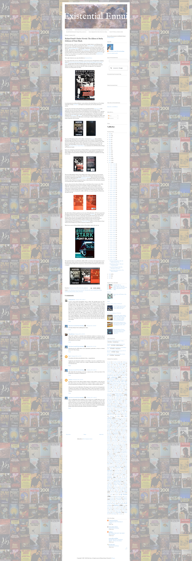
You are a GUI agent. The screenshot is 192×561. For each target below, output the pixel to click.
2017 (110, 151)
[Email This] (93, 288)
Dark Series (124, 396)
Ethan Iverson (124, 413)
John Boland (111, 442)
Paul (69, 356)
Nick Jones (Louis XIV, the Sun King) (76, 325)
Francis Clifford (123, 418)
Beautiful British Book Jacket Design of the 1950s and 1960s (76, 31)
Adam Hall (122, 363)
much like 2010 (91, 45)
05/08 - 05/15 (113, 225)
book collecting (71, 290)
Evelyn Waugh (112, 414)
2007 (110, 278)
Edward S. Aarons (119, 410)
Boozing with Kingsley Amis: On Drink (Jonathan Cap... (116, 261)
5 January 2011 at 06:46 (91, 325)
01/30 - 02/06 (113, 251)
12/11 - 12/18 (113, 167)
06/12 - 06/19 (113, 215)
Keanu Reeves (123, 448)
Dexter (110, 404)
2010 (110, 274)
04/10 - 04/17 (113, 232)
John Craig (121, 442)
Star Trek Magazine (119, 496)
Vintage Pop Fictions (113, 520)
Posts (110, 115)
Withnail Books (71, 299)
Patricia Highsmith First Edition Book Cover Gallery (98, 31)
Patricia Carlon (118, 469)
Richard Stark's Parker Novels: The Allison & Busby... (117, 270)
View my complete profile (112, 53)
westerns (113, 512)
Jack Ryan (120, 436)
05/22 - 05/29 (113, 221)
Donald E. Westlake (84, 290)
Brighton (123, 380)
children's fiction (122, 387)
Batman (120, 372)
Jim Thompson (122, 440)
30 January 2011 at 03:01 (78, 379)
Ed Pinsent (121, 408)
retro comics (111, 480)
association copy (110, 371)
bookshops (112, 379)
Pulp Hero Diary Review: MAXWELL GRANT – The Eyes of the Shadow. (116, 540)
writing (119, 513)
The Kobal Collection (86, 177)
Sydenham (112, 499)
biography (118, 375)
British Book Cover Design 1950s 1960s (117, 381)
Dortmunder (117, 407)
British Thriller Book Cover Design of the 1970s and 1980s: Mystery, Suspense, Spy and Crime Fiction (92, 29)
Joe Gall (119, 441)
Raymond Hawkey (123, 478)
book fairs (124, 377)
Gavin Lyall (116, 419)
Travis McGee (120, 508)
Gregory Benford (114, 426)
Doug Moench (124, 407)
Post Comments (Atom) (87, 439)
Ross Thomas (110, 488)
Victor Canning (110, 511)
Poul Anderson (122, 476)
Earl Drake (111, 408)
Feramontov (112, 416)
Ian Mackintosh (123, 431)
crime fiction (77, 290)
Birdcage (124, 375)
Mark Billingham (110, 456)
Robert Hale (73, 115)
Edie (113, 410)
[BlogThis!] (95, 288)
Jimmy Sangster (114, 441)
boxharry (92, 214)
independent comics (124, 433)
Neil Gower (118, 464)
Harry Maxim (111, 430)
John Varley (109, 445)
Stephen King (118, 498)
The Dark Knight (120, 500)
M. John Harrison (118, 454)
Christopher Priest (119, 388)
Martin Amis (117, 456)
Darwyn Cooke (110, 397)
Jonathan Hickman (110, 447)
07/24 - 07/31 (113, 206)
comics (122, 390)
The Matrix (116, 502)
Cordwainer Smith (116, 391)
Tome (115, 508)
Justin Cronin (109, 448)
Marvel (108, 458)
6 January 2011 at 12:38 (91, 346)
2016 (110, 152)
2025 (110, 135)
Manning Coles (124, 454)
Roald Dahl (109, 485)
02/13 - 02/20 (113, 247)
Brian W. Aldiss (117, 380)
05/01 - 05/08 (113, 226)
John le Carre (122, 444)
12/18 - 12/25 (113, 166)
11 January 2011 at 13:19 (76, 356)
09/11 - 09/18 (113, 192)
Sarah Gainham (115, 490)
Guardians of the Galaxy (111, 427)
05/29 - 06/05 (113, 219)
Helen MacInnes (118, 430)
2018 (110, 149)
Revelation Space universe (121, 480)
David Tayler (116, 399)
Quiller (117, 477)
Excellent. (109, 292)
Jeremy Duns (114, 440)
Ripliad (124, 484)
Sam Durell (122, 488)
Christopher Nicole (110, 388)
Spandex (116, 494)
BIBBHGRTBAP (110, 375)
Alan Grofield (119, 364)
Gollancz (120, 423)
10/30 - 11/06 (113, 179)
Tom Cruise (115, 506)
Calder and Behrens (110, 385)
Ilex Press (109, 433)
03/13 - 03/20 (113, 240)
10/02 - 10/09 (113, 187)
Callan (117, 385)
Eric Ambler (123, 411)
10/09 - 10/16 (113, 185)
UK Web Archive (110, 37)
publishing (67, 291)
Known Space (124, 449)
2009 (110, 276)
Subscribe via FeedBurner (112, 106)
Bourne (119, 378)
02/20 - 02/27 (113, 246)
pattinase (111, 532)
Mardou (117, 455)
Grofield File (100, 52)
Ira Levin (122, 434)
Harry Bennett (124, 429)
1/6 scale (108, 361)
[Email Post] (91, 288)
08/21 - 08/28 (113, 198)
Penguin (123, 472)
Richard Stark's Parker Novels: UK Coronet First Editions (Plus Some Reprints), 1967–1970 (119, 323)
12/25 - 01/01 (113, 164)
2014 (110, 156)
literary (110, 454)
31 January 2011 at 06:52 (91, 397)
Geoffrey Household (111, 421)
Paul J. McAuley (110, 472)
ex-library (118, 414)
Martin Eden (123, 456)
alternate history (119, 367)
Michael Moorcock (119, 462)
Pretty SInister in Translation (114, 528)
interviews (116, 434)
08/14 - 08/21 (113, 200)
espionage (109, 413)
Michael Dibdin (117, 460)
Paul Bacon (123, 470)
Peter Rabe (109, 474)
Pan (126, 466)
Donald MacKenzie (110, 407)
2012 (110, 160)
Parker (100, 290)
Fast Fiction (125, 414)
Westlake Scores (99, 54)
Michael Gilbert (111, 462)
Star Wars (125, 496)
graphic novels (115, 425)
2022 (110, 141)
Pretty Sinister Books (113, 526)
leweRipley (111, 452)
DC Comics (122, 399)
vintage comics (118, 511)
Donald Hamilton (123, 406)
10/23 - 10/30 (113, 181)
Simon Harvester (113, 492)
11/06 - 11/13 (113, 177)
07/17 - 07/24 (113, 207)
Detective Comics (124, 403)
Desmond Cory (115, 403)
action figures (115, 363)
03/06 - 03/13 (113, 242)
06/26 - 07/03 (113, 213)
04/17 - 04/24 (113, 230)
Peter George (123, 473)
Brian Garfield (109, 380)
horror (124, 430)
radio (122, 477)
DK (113, 404)
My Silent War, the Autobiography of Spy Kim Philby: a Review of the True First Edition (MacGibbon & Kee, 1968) (120, 287)
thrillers (77, 291)
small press (123, 492)
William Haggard (114, 513)
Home (85, 434)
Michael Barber (110, 460)
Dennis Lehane (118, 402)
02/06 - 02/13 (113, 249)
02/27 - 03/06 (113, 244)
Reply (69, 321)
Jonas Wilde (123, 445)
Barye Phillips (115, 372)
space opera (109, 494)
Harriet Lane (118, 429)
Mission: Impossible (115, 463)
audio (118, 371)
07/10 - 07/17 (113, 209)
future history (109, 419)
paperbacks (96, 290)
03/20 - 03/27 (113, 238)
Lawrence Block (117, 451)
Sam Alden (117, 488)
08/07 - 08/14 (113, 202)
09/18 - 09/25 (113, 190)
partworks (112, 469)
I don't (108, 301)
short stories (118, 491)
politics (121, 474)
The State (121, 502)
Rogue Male (115, 487)
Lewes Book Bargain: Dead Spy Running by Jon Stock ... (116, 267)
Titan (124, 505)
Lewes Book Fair (123, 452)
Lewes (115, 452)
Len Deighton (124, 451)
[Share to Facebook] (98, 288)
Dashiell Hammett (119, 397)
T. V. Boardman (119, 499)
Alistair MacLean (110, 367)
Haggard (113, 429)
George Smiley (110, 422)
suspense (125, 498)
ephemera (116, 411)
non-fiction (112, 466)
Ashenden (124, 370)
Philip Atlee (116, 474)
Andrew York (115, 368)
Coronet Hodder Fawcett (117, 393)
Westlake (81, 291)
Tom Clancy (109, 506)
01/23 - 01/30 (113, 253)
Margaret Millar (123, 455)
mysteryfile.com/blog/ (113, 538)
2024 (110, 137)
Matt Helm (124, 459)
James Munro (114, 438)
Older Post (101, 434)
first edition (91, 290)
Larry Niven (111, 451)
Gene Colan (123, 419)
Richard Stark (72, 291)
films (118, 416)
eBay (116, 408)
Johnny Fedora (116, 445)
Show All (126, 548)
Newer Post (68, 434)
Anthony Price (110, 370)
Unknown (70, 379)
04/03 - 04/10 (113, 234)
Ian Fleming (115, 432)
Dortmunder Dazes (86, 49)
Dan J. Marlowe (116, 396)
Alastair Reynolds (122, 366)
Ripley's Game (117, 484)
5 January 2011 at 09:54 (80, 334)
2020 (110, 145)
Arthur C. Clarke (118, 370)
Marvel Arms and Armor (116, 458)
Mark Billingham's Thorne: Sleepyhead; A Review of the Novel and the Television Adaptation (119, 331)
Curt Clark (109, 396)
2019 (110, 147)
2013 (110, 158)
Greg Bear (122, 425)
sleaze (118, 492)
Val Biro (123, 509)
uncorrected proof (117, 509)
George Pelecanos (121, 421)
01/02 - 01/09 (113, 259)
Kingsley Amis (117, 449)
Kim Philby (109, 449)
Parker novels (97, 108)
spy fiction (123, 494)
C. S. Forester (123, 384)
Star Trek (112, 496)
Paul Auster (117, 470)
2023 (110, 139)
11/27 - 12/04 (113, 171)
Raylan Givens (115, 478)
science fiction (123, 490)
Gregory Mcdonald (122, 426)
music (121, 463)
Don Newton (124, 404)
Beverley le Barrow (121, 374)
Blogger (113, 558)
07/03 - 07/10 (113, 211)
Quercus (80, 115)
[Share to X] (96, 288)
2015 (110, 154)
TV (111, 509)
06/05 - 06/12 (113, 217)
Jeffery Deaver (120, 438)
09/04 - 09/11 (113, 194)
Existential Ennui (69, 29)
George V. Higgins (119, 422)
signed (125, 491)
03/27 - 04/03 (113, 236)
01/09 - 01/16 (113, 257)
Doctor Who (117, 404)
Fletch (117, 418)
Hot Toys (109, 431)
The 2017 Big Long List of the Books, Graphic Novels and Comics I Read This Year (119, 307)
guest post (120, 427)
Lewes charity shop (86, 221)
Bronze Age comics (115, 384)
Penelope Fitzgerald (118, 472)
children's (114, 387)
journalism (118, 447)
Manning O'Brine (111, 455)
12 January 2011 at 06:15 (91, 370)
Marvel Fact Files (117, 459)
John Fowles (115, 444)
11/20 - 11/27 (113, 173)
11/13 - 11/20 (113, 175)
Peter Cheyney (109, 473)
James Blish (113, 437)
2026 (110, 133)
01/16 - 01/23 (113, 255)
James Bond (120, 437)
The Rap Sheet (112, 544)
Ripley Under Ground (117, 483)
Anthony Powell (123, 368)
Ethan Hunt (117, 413)
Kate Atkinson (116, 448)
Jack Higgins (114, 436)
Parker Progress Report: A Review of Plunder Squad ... (116, 264)
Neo (122, 464)
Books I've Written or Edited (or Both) (116, 31)
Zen (122, 513)
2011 (110, 162)
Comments (111, 118)
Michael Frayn (124, 460)
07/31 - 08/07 (113, 204)
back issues (109, 372)
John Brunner (116, 442)
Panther (110, 467)
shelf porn (112, 491)
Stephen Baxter (111, 498)
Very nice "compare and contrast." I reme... (115, 340)
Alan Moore (114, 366)
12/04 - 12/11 (113, 169)
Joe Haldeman (124, 441)
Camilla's (121, 385)
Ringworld (125, 481)
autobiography (123, 371)
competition (109, 391)
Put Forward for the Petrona (114, 545)
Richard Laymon (110, 481)
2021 (110, 143)
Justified (124, 447)
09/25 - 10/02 (113, 188)
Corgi (122, 391)
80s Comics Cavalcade (116, 361)
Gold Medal (113, 423)
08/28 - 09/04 (113, 196)
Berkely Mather (113, 374)
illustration (115, 433)
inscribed (110, 434)
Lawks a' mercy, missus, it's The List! (114, 303)
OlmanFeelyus (71, 334)
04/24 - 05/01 (113, 228)
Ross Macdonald (123, 487)
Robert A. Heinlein (118, 485)
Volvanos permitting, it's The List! (114, 313)
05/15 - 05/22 (113, 223)
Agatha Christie (110, 364)
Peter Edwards (116, 473)
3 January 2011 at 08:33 (80, 299)
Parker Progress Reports (73, 48)
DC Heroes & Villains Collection (114, 400)
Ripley (109, 483)
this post (92, 138)
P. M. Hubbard (120, 466)
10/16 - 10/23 (113, 183)
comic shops (115, 390)
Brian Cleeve (124, 378)
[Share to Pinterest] (99, 288)
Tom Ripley (120, 507)
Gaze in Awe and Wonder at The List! (119, 295)
